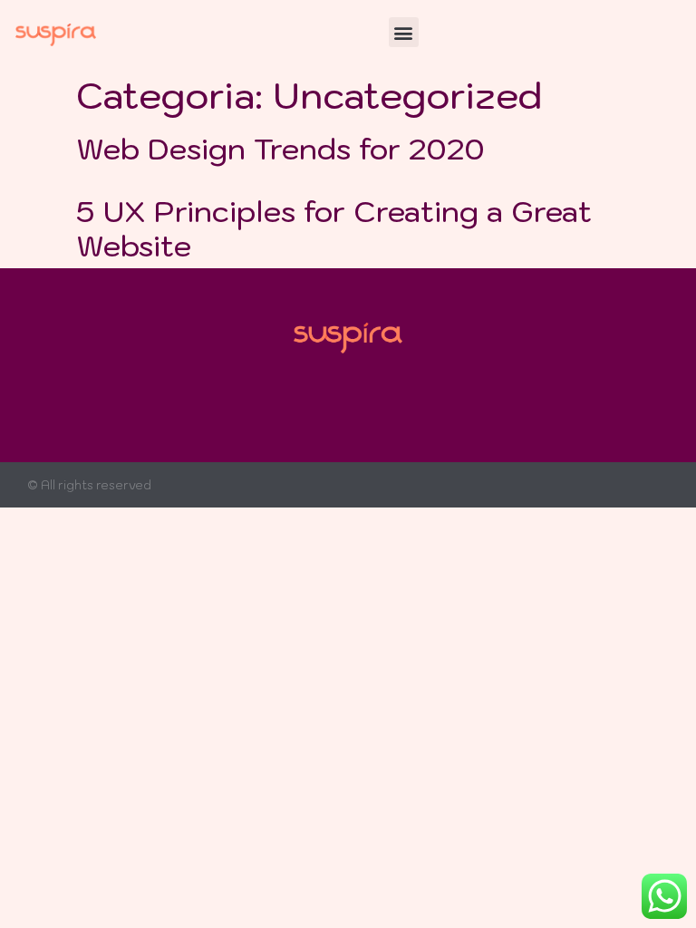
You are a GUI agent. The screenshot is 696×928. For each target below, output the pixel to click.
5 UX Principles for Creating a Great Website (334, 228)
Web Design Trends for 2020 (280, 149)
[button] (404, 32)
